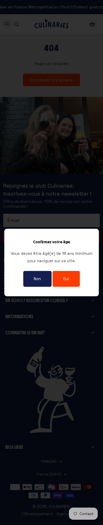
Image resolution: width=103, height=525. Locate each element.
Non (37, 278)
